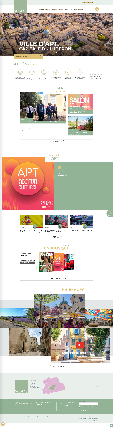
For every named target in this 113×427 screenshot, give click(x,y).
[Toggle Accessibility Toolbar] (3, 424)
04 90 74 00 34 (35, 386)
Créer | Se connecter (88, 2)
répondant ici (39, 404)
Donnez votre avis (26, 404)
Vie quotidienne (64, 9)
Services (54, 9)
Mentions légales (19, 416)
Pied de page (38, 2)
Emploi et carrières (53, 416)
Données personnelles (31, 416)
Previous (11, 35)
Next (102, 35)
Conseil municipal (44, 9)
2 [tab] (56, 52)
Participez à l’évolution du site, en (44, 402)
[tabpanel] (56, 34)
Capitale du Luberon (76, 9)
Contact (33, 2)
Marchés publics (42, 416)
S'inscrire (83, 410)
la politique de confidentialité (90, 406)
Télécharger (25, 262)
